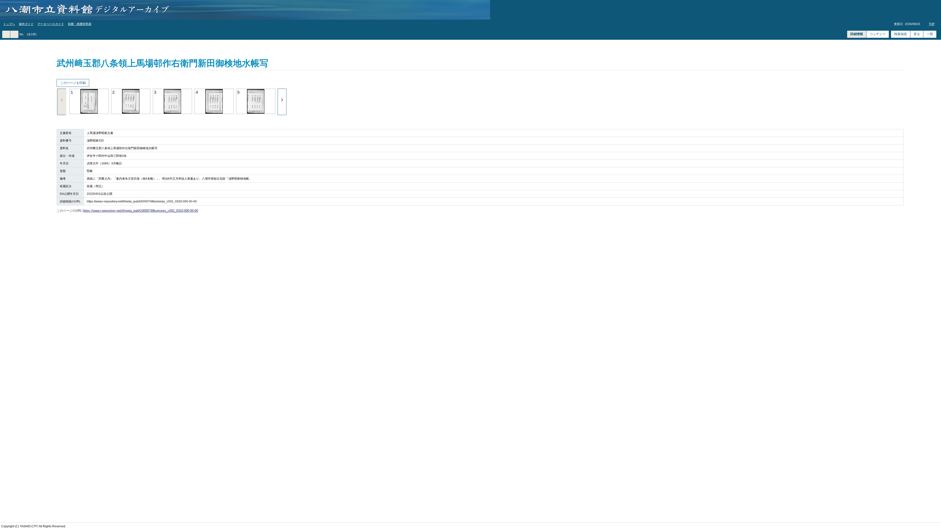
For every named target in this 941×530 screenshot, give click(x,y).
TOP (932, 24)
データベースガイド (50, 24)
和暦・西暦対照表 (79, 24)
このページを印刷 (73, 83)
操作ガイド (26, 24)
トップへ (9, 24)
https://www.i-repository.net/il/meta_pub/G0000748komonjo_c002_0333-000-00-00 (140, 210)
